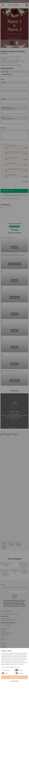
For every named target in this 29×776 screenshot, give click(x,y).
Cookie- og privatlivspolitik (9, 667)
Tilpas (18, 667)
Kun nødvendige (14, 681)
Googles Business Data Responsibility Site (15, 662)
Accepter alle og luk (14, 677)
